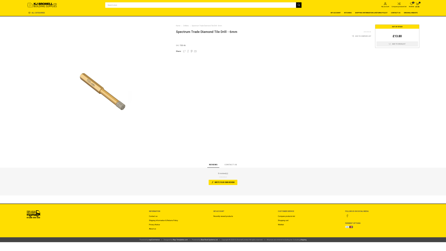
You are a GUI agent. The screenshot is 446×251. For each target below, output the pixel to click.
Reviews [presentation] (213, 165)
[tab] (213, 165)
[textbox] (200, 5)
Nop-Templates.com (180, 240)
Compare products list (399, 6)
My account (385, 6)
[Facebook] (347, 216)
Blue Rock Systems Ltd (209, 240)
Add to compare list (363, 36)
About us (152, 229)
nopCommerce (154, 240)
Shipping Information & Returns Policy (163, 220)
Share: (178, 51)
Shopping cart (283, 220)
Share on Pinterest (191, 51)
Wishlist (281, 225)
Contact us (153, 216)
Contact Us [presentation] (231, 165)
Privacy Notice (154, 225)
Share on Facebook (188, 51)
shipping (303, 240)
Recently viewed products (223, 216)
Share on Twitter (184, 51)
